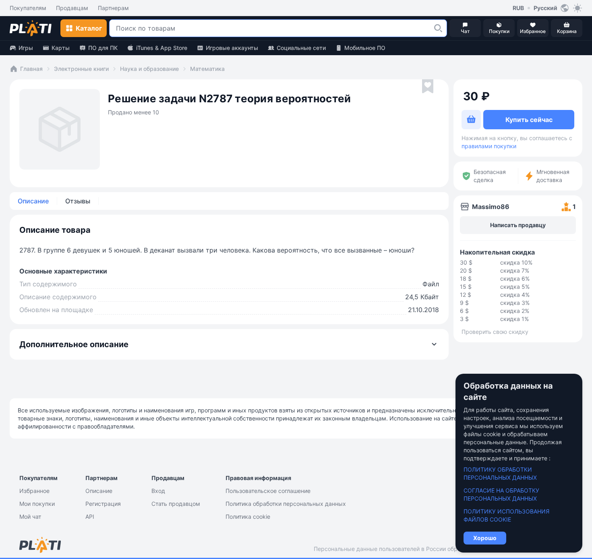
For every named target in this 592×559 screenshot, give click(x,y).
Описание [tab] (33, 201)
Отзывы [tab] (77, 201)
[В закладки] (428, 86)
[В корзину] (471, 119)
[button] (438, 28)
